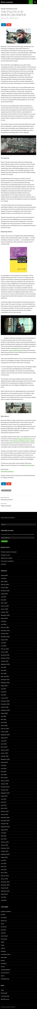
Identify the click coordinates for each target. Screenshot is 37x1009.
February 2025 (5, 606)
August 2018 (4, 762)
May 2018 (3, 771)
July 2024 (3, 621)
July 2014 (3, 897)
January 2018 (4, 783)
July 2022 (3, 667)
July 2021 (3, 688)
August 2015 (4, 857)
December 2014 (5, 882)
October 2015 (4, 851)
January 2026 (4, 587)
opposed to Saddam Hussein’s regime (23, 440)
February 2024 (5, 627)
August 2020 (4, 713)
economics (4, 926)
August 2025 (4, 593)
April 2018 (4, 774)
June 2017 (3, 799)
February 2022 (5, 676)
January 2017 (4, 814)
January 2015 (4, 878)
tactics (2, 975)
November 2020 (5, 704)
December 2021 (5, 679)
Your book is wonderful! (7, 561)
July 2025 (3, 596)
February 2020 (5, 728)
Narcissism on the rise (7, 498)
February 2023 (5, 649)
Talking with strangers (6, 558)
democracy (4, 920)
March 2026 (4, 581)
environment (4, 936)
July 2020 (3, 716)
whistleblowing (5, 979)
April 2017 (4, 805)
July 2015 (3, 860)
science (3, 966)
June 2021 (3, 692)
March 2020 (4, 725)
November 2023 (5, 630)
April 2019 (4, 744)
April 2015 (4, 869)
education (3, 929)
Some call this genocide (15, 350)
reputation (4, 963)
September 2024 (5, 615)
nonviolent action (11, 8)
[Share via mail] (8, 24)
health (2, 942)
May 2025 (3, 600)
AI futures (3, 564)
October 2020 (4, 707)
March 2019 (4, 747)
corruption (4, 917)
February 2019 (5, 750)
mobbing (3, 951)
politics (3, 960)
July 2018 (3, 765)
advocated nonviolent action (23, 438)
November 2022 (5, 658)
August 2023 (4, 639)
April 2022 (4, 673)
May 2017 (3, 802)
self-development (5, 969)
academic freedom (6, 911)
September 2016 (5, 826)
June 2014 (3, 900)
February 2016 (5, 842)
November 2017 (5, 787)
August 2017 (4, 796)
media (2, 945)
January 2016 (4, 845)
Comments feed (5, 996)
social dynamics (5, 972)
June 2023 (3, 646)
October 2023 (4, 633)
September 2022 (5, 664)
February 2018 (5, 780)
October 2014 (4, 888)
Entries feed (4, 993)
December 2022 (5, 655)
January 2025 (4, 609)
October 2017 (4, 790)
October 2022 (4, 661)
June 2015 (3, 863)
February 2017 (5, 811)
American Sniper (6, 490)
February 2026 (5, 584)
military (3, 8)
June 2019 (3, 741)
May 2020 (3, 719)
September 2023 (5, 636)
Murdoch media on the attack (9, 552)
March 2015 (4, 872)
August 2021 (4, 685)
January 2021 (4, 698)
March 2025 (4, 603)
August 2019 (4, 737)
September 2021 (5, 682)
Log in (2, 990)
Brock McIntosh (29, 465)
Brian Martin (15, 18)
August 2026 (4, 575)
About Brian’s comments (8, 517)
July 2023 (3, 642)
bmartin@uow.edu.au (7, 471)
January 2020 (4, 731)
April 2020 (4, 722)
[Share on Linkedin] (3, 24)
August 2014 (4, 894)
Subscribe (4, 541)
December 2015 (5, 848)
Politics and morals (6, 504)
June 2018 (3, 768)
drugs (2, 923)
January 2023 (4, 652)
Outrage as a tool (5, 555)
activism (3, 914)
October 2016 (4, 823)
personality (4, 957)
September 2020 (5, 710)
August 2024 (4, 618)
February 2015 (5, 875)
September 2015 (5, 854)
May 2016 (3, 836)
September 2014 (5, 891)
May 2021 (3, 695)
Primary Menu (35, 2)
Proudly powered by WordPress (8, 1007)
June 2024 (3, 624)
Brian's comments (7, 2)
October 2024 (4, 612)
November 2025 (5, 590)
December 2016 (5, 817)
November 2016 (5, 820)
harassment (4, 939)
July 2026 (3, 578)
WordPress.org (5, 999)
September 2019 (5, 734)
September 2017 (5, 793)
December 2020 (5, 701)
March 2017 (4, 808)
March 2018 (4, 777)
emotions (3, 933)
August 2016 (4, 829)
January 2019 (4, 753)
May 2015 (3, 866)
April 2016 (4, 839)
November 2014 (5, 885)
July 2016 (3, 833)
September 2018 (5, 759)
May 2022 (3, 670)
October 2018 (4, 756)
